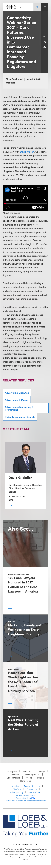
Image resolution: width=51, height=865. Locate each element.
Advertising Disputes (17, 392)
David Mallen (27, 151)
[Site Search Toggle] (37, 7)
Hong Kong (25, 780)
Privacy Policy (16, 792)
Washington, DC (32, 774)
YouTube (17, 789)
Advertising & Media (16, 400)
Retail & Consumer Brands (20, 416)
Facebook (28, 786)
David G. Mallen (21, 477)
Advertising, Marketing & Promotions (19, 408)
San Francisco (13, 777)
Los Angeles (11, 771)
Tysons (28, 777)
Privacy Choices (23, 798)
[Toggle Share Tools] (44, 42)
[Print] (44, 47)
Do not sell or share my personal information (25, 800)
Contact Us (32, 789)
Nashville (15, 774)
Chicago (41, 771)
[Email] (44, 36)
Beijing (40, 777)
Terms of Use (34, 792)
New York (27, 771)
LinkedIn (14, 786)
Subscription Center (25, 795)
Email (12, 499)
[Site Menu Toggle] (44, 7)
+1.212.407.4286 (17, 496)
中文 (26, 7)
